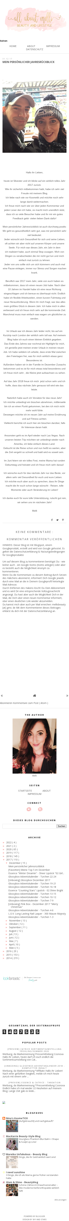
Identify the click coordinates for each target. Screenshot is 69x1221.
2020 (9, 849)
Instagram (40, 809)
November (15, 920)
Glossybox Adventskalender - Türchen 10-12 (32, 897)
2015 (9, 954)
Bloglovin (28, 809)
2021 (9, 846)
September (15, 927)
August (13, 930)
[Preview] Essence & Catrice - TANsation (35, 1082)
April (11, 944)
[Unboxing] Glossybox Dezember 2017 (29, 880)
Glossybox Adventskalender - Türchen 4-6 (30, 910)
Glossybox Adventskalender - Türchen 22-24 (32, 876)
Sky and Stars (39, 1219)
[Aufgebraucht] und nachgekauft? (36, 1120)
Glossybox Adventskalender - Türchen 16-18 (32, 886)
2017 (9, 859)
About (31, 46)
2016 (9, 951)
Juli (11, 934)
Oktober (14, 923)
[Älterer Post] (67, 695)
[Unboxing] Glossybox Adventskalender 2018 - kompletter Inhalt (34, 1067)
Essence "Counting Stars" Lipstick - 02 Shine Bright (35, 890)
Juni (11, 937)
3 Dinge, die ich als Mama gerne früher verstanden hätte (32, 1176)
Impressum (53, 46)
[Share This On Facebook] (52, 520)
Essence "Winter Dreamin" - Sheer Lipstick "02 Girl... (36, 873)
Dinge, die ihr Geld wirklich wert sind (37, 1157)
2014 (9, 958)
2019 (9, 852)
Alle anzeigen (60, 1200)
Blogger (40, 1216)
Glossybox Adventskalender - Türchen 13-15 (32, 893)
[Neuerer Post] (2, 695)
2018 (9, 856)
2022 (9, 842)
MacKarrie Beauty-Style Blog (23, 1136)
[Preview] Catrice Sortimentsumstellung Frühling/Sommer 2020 (35, 1050)
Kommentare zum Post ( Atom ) (30, 703)
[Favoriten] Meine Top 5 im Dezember (29, 869)
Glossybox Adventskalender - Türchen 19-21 (32, 883)
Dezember (15, 863)
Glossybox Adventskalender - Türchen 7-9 (30, 900)
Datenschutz (34, 49)
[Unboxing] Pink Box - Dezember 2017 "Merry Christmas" (33, 905)
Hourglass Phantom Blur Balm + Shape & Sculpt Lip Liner (39, 1140)
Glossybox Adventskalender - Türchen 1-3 (30, 917)
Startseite (25, 790)
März (12, 947)
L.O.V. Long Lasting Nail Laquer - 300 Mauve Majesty (37, 913)
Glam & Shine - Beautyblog (22, 1182)
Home (12, 46)
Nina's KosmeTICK (17, 1118)
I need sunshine (15, 1172)
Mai (11, 941)
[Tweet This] (57, 520)
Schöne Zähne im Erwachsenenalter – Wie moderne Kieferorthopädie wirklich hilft (39, 1187)
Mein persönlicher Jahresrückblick (26, 866)
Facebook (34, 809)
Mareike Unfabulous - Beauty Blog (26, 1154)
